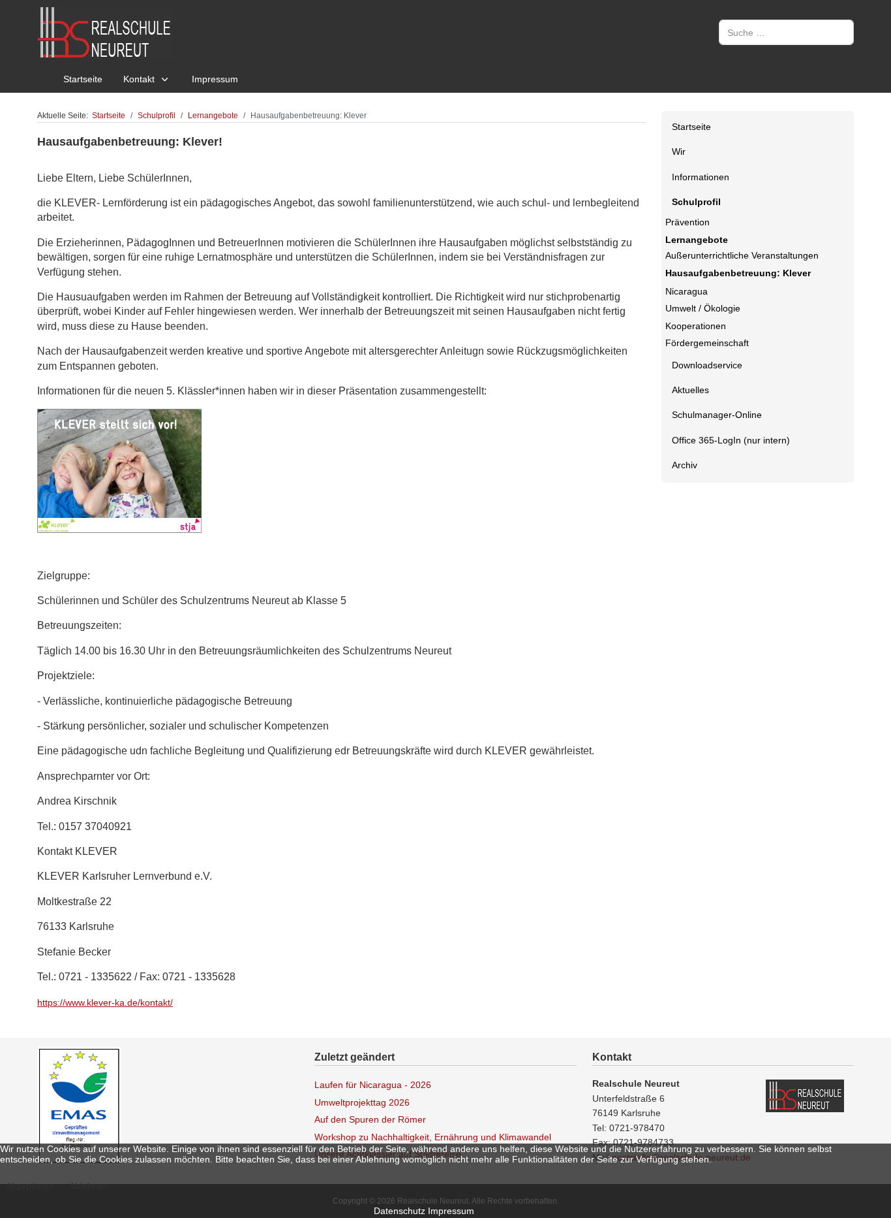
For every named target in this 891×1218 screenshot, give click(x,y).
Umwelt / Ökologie (702, 308)
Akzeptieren (30, 1186)
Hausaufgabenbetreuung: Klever (738, 273)
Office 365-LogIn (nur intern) (731, 440)
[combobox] (786, 32)
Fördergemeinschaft (707, 343)
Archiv (684, 465)
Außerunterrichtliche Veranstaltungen (742, 255)
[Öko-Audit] (79, 1105)
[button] (843, 152)
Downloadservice (707, 365)
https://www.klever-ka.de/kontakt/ (105, 1002)
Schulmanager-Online (717, 414)
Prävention (687, 222)
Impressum (451, 1211)
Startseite (691, 126)
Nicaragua (686, 291)
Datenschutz (399, 1211)
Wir (679, 151)
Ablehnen (88, 1186)
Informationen (700, 177)
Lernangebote (696, 239)
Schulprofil (696, 202)
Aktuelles (690, 390)
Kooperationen (695, 326)
